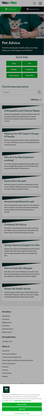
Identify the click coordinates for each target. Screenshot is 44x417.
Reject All (22, 409)
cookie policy (18, 400)
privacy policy (27, 400)
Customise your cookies (21, 413)
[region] (22, 400)
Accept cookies (22, 404)
